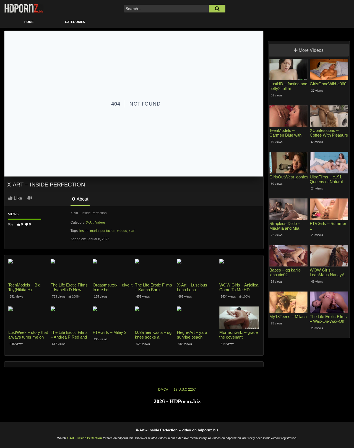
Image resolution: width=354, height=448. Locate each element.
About (82, 199)
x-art (132, 231)
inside (83, 231)
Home (28, 22)
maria (94, 231)
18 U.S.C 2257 (185, 389)
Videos (100, 222)
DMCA (163, 389)
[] (217, 8)
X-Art (89, 222)
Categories (75, 22)
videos (122, 231)
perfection (107, 231)
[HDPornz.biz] (24, 8)
